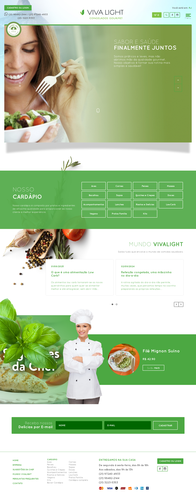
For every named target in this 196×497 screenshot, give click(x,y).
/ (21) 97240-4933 (37, 14)
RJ (190, 7)
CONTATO (18, 483)
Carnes (72, 462)
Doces (72, 470)
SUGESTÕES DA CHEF (23, 469)
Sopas (72, 467)
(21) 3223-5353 (26, 18)
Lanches (73, 472)
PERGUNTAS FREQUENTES (25, 479)
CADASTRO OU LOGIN (170, 461)
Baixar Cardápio (55, 482)
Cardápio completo (78, 480)
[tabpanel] (79, 277)
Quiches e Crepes (56, 470)
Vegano (51, 477)
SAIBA (125, 64)
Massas (72, 464)
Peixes (50, 464)
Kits (49, 480)
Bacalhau (51, 467)
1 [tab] (112, 304)
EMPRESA (17, 465)
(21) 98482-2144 (17, 14)
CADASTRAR (165, 425)
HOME (15, 460)
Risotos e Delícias (56, 475)
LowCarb (73, 475)
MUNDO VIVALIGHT (22, 474)
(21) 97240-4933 (109, 473)
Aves (49, 462)
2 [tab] (116, 304)
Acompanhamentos (57, 472)
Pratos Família (76, 477)
